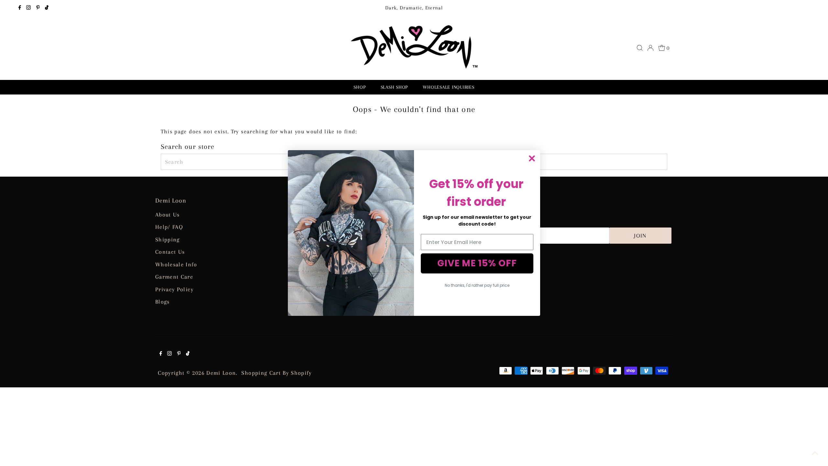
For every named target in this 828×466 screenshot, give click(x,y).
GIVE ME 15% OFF (477, 263)
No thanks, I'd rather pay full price (477, 285)
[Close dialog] (532, 158)
